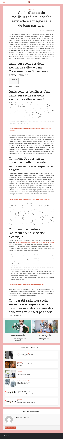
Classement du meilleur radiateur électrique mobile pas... (26, 392)
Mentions (7, 437)
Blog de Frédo (20, 353)
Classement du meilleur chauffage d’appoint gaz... (24, 373)
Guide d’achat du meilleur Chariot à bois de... (26, 364)
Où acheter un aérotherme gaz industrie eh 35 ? (25, 355)
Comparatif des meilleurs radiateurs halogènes (24, 383)
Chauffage (31, 9)
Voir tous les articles (10, 427)
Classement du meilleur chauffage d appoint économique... (26, 401)
